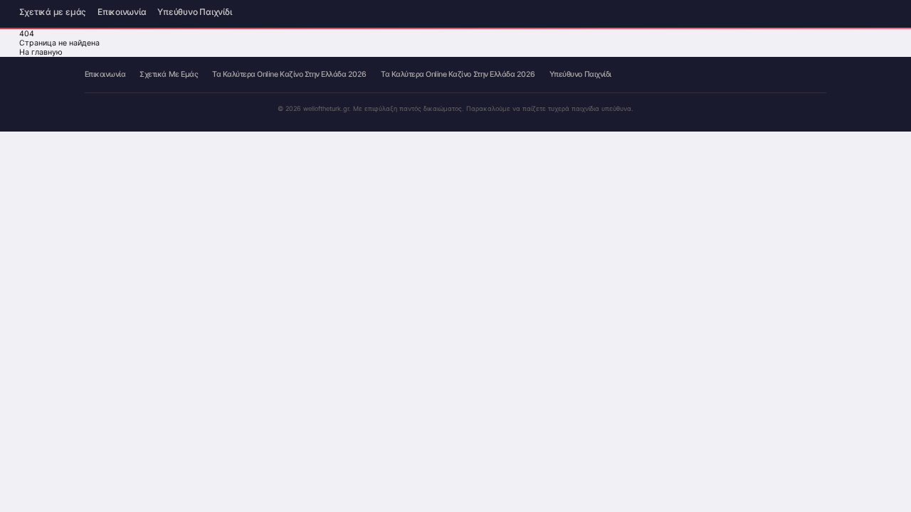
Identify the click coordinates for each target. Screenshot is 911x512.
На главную (41, 52)
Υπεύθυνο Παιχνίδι (194, 13)
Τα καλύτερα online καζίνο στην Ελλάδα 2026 (289, 75)
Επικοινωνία (122, 13)
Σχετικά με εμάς (52, 13)
